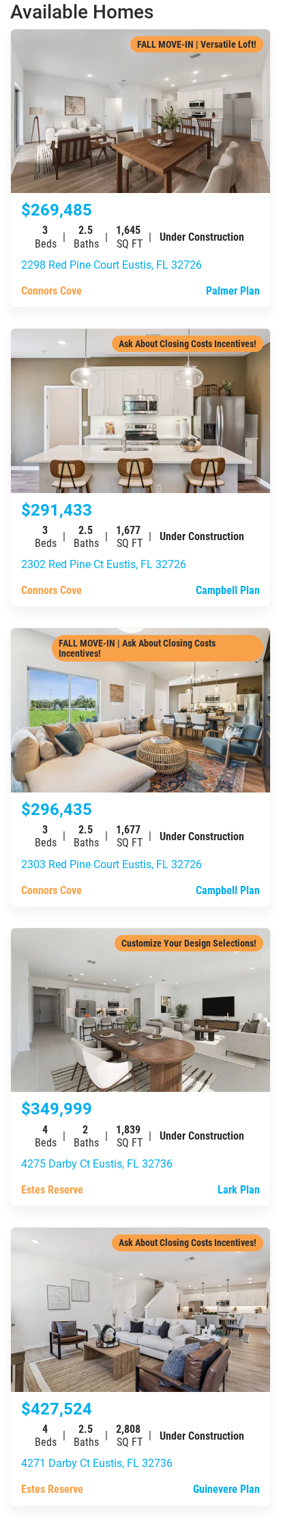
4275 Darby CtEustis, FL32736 (97, 1163)
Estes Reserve (52, 1189)
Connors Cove (51, 290)
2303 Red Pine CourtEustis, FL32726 (111, 864)
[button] (140, 11)
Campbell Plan (228, 589)
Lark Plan (239, 1189)
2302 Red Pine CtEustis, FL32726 (103, 564)
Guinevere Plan (226, 1488)
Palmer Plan (233, 290)
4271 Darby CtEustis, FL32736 (97, 1462)
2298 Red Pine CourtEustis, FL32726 (111, 264)
